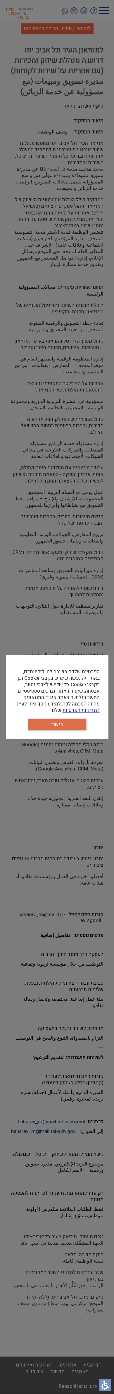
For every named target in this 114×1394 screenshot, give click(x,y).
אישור (57, 724)
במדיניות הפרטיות (81, 710)
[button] (105, 1385)
